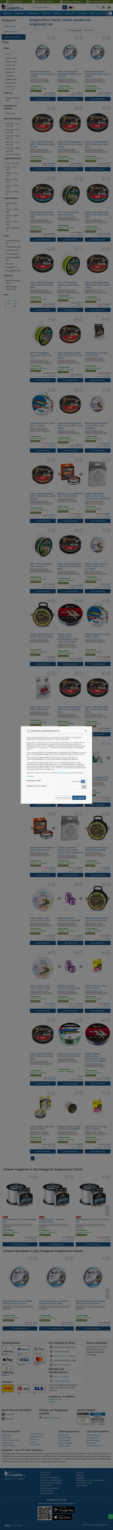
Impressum (30, 776)
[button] (83, 781)
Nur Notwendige (63, 798)
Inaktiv (84, 787)
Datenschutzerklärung (62, 773)
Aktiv (83, 781)
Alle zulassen (79, 798)
